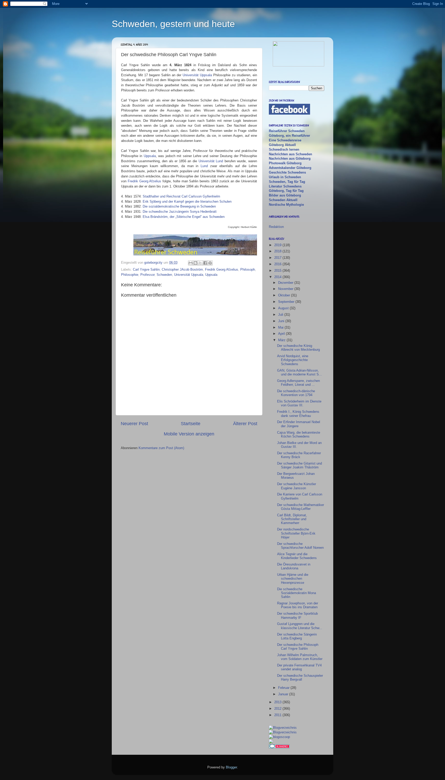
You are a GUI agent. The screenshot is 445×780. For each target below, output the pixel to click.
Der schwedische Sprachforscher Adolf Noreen (300, 546)
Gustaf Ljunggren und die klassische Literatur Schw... (299, 626)
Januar (283, 694)
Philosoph (247, 269)
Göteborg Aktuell (282, 145)
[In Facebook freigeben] (205, 262)
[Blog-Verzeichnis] (279, 747)
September (286, 302)
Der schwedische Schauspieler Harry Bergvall (300, 677)
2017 (278, 258)
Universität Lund (211, 161)
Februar (284, 688)
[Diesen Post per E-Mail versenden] (190, 262)
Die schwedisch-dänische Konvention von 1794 (296, 393)
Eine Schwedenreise (285, 140)
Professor (147, 275)
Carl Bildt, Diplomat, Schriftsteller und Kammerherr (292, 519)
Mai (281, 327)
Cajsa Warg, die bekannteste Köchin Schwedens (298, 434)
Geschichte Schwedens (287, 172)
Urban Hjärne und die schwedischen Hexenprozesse (292, 579)
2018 (278, 251)
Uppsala (150, 156)
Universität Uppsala (197, 75)
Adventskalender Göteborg (290, 168)
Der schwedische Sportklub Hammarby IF (297, 615)
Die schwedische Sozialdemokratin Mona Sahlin (296, 593)
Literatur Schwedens (285, 186)
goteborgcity (154, 262)
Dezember (286, 283)
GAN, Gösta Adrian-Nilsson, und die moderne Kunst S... (299, 372)
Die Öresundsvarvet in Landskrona (293, 566)
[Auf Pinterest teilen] (210, 262)
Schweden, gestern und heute (173, 24)
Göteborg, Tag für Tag (286, 191)
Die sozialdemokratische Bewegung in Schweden (179, 206)
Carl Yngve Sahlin (146, 269)
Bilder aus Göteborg (285, 195)
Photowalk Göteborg (285, 163)
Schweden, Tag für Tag (287, 182)
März (282, 340)
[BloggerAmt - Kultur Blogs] (283, 728)
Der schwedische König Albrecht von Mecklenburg (298, 348)
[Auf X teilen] (200, 262)
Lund (204, 166)
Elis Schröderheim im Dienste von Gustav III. (299, 403)
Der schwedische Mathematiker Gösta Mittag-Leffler (300, 507)
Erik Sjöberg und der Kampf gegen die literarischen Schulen (187, 201)
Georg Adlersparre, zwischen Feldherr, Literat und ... (298, 383)
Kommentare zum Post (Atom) (161, 448)
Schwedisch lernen (284, 149)
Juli (281, 314)
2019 (278, 245)
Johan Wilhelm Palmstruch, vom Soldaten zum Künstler (299, 657)
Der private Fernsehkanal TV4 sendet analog (299, 667)
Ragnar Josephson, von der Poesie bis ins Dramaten (297, 605)
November (286, 289)
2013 (278, 702)
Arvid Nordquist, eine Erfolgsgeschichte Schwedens (292, 360)
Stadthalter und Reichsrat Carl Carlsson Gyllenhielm (181, 196)
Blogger (231, 767)
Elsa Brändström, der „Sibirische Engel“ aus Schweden (184, 217)
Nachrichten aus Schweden (290, 154)
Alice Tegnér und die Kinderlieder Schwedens (297, 556)
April (282, 334)
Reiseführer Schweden (287, 131)
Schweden (164, 275)
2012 (278, 708)
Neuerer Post (134, 423)
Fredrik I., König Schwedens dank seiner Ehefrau (298, 413)
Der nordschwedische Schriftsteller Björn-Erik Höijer (296, 533)
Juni (281, 321)
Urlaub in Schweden (285, 177)
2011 (278, 715)
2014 (278, 277)
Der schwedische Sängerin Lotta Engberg (297, 636)
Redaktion (276, 227)
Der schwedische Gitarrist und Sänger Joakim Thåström (299, 465)
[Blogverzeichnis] (283, 732)
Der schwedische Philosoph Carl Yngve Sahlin (297, 646)
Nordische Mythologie (286, 205)
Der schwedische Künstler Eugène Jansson (296, 486)
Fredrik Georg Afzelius (144, 181)
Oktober (284, 295)
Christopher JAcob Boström (182, 269)
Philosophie (129, 275)
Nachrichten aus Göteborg (290, 158)
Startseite (190, 423)
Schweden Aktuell (283, 200)
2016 (278, 264)
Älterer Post (245, 423)
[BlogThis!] (195, 262)
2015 (278, 270)
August (284, 308)
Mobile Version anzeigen (189, 433)
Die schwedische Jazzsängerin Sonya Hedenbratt (180, 211)
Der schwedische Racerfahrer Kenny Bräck (299, 455)
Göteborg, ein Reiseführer (289, 136)
